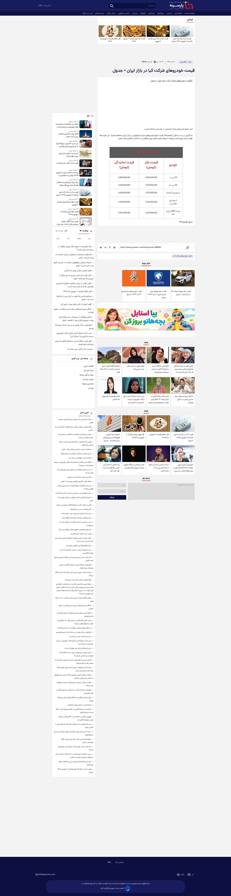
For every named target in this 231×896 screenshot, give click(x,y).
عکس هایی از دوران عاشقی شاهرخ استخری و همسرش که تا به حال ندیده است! (183, 369)
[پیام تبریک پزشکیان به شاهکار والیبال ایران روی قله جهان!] (85, 183)
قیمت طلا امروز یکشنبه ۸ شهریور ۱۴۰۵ (134, 40)
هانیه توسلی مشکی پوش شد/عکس (111, 398)
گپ (192, 874)
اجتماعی (151, 13)
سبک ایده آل (89, 370)
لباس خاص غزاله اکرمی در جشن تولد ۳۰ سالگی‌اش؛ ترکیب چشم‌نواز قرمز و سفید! (158, 399)
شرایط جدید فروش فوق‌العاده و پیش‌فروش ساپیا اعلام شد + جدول (111, 437)
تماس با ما (47, 5)
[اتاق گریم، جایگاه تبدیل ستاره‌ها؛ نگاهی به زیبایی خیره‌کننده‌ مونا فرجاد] (158, 355)
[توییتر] (100, 247)
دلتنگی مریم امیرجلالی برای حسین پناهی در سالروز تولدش (184, 399)
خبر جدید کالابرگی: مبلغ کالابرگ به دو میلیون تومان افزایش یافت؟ (67, 145)
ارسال (112, 497)
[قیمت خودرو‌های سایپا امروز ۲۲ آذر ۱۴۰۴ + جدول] (134, 278)
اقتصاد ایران (89, 366)
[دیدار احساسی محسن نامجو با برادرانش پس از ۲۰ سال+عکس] (158, 454)
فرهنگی (143, 13)
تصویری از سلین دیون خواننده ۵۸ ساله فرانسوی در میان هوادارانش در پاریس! (183, 467)
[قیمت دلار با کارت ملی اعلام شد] (85, 163)
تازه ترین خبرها (88, 383)
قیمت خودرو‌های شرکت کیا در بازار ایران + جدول (181, 293)
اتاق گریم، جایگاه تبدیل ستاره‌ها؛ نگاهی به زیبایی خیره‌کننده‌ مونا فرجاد (160, 369)
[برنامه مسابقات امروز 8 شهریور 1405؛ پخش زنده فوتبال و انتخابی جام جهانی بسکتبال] (85, 173)
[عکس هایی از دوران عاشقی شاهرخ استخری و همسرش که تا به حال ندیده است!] (183, 355)
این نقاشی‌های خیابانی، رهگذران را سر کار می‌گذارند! (74, 628)
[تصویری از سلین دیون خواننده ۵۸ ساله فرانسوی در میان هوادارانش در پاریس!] (183, 454)
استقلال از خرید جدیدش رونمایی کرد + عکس (76, 449)
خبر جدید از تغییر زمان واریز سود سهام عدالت (68, 155)
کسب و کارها (87, 13)
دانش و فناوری (124, 13)
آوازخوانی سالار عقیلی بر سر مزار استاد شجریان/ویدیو (73, 632)
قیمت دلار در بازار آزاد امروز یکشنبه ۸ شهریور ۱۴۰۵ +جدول (182, 40)
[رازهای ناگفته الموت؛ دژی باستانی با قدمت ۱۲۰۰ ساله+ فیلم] (109, 355)
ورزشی (135, 13)
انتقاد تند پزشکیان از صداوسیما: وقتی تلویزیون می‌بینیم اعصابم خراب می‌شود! (66, 125)
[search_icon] (112, 6)
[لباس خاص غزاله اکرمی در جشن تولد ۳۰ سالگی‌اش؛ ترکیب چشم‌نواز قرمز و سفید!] (158, 385)
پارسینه (183, 135)
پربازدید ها (84, 230)
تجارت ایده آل (88, 379)
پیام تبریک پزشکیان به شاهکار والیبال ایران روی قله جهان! (67, 184)
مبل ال (91, 388)
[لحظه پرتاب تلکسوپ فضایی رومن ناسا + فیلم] (85, 134)
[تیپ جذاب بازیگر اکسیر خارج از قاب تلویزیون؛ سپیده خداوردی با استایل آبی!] (134, 385)
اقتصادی (178, 13)
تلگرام (182, 874)
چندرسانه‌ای (99, 13)
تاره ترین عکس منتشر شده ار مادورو (79, 477)
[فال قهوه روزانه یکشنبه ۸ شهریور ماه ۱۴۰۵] (134, 423)
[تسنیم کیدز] (146, 320)
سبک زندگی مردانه (87, 375)
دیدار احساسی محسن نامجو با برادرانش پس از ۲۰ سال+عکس (159, 467)
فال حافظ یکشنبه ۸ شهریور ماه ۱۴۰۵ (110, 40)
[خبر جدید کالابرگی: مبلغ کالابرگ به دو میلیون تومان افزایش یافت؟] (85, 144)
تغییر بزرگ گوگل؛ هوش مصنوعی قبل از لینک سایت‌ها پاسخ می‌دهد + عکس (68, 223)
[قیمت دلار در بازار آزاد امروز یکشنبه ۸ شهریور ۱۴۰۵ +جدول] (182, 31)
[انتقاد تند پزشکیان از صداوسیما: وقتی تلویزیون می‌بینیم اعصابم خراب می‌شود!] (85, 124)
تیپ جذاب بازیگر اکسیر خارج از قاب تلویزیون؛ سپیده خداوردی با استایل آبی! (134, 399)
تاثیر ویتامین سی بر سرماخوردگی (80, 509)
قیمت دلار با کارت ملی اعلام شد (67, 163)
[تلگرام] (105, 247)
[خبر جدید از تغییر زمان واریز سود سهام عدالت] (85, 154)
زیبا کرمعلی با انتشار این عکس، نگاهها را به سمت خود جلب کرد (111, 467)
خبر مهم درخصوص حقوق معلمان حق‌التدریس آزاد (74, 529)
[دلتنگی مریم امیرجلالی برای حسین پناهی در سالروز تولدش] (183, 385)
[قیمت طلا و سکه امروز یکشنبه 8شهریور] (158, 31)
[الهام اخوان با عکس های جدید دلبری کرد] (134, 355)
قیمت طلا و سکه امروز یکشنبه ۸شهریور (158, 40)
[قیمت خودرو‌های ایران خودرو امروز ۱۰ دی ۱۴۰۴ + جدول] (158, 278)
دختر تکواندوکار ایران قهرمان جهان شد (78, 545)
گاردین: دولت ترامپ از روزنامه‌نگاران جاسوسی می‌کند (73, 505)
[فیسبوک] (109, 247)
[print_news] (114, 247)
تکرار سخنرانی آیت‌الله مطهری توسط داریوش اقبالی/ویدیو (134, 466)
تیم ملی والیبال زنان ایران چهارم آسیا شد (78, 648)
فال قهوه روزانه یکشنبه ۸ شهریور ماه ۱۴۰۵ (135, 436)
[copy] (187, 247)
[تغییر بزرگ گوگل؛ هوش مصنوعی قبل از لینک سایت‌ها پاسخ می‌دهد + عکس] (85, 222)
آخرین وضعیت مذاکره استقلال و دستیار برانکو (76, 453)
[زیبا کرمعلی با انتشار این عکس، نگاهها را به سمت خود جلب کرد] (109, 454)
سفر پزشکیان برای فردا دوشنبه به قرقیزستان (76, 518)
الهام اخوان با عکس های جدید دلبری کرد (135, 368)
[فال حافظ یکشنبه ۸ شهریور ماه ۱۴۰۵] (110, 31)
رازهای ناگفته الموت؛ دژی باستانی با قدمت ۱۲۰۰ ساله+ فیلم (110, 369)
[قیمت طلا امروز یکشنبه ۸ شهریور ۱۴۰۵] (134, 31)
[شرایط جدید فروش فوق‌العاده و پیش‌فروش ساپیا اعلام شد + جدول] (109, 423)
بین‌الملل (160, 13)
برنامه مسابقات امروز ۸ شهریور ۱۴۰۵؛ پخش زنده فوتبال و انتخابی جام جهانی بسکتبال (67, 174)
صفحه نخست (189, 13)
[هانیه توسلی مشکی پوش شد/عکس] (109, 385)
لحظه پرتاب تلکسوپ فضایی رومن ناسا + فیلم (68, 135)
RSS (40, 5)
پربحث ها (59, 230)
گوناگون (190, 19)
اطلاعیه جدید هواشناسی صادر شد (79, 458)
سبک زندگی (111, 13)
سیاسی (170, 13)
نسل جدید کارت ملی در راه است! (80, 636)
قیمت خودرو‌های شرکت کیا (183, 256)
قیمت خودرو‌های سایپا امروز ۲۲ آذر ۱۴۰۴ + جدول (131, 293)
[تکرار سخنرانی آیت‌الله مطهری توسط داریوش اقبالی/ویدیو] (134, 454)
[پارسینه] (180, 5)
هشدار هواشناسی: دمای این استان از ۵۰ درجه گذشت (73, 493)
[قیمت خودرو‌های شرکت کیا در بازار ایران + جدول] (183, 278)
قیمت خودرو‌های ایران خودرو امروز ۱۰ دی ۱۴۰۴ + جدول (156, 294)
